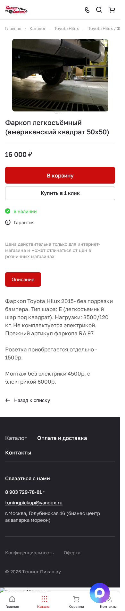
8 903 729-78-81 (23, 492)
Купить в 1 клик (60, 193)
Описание (23, 279)
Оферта (72, 552)
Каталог (16, 437)
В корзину (60, 175)
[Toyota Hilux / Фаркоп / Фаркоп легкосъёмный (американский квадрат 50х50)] (60, 75)
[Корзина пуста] (112, 9)
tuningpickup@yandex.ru (34, 502)
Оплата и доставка (62, 437)
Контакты (18, 452)
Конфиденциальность (29, 552)
